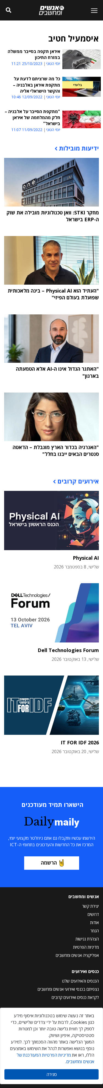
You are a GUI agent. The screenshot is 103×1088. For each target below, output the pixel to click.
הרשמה (49, 862)
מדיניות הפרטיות (86, 947)
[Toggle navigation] (92, 10)
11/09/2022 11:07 (26, 129)
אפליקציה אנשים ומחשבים (77, 955)
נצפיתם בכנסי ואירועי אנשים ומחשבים (68, 989)
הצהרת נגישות (87, 939)
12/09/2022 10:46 (26, 96)
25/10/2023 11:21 (26, 63)
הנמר (94, 930)
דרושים (93, 914)
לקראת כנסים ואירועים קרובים (75, 997)
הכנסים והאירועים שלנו (80, 981)
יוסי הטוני (53, 63)
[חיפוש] (8, 10)
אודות (94, 922)
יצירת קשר (90, 906)
